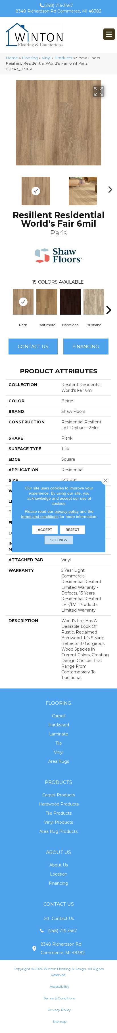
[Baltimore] (46, 302)
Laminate (58, 734)
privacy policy (67, 511)
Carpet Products (58, 795)
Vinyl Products (58, 822)
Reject (72, 530)
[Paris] (23, 302)
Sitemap (59, 1021)
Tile (58, 743)
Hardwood (58, 724)
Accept (45, 530)
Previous (8, 188)
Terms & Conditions (59, 998)
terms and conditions (39, 516)
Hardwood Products (59, 804)
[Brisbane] (94, 302)
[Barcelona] (70, 302)
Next (108, 188)
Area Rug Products (58, 831)
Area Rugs (58, 761)
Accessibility (59, 986)
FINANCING (85, 346)
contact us (63, 918)
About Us (58, 865)
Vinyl (46, 58)
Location (58, 874)
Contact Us (33, 346)
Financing (58, 883)
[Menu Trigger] (109, 34)
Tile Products (59, 813)
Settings (58, 540)
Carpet (58, 715)
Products (63, 58)
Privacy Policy (59, 1010)
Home (12, 58)
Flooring (30, 58)
